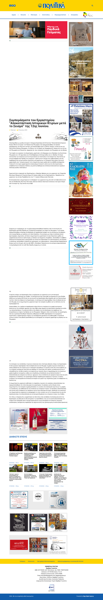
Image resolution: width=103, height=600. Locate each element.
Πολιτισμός (34, 15)
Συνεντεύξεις (46, 15)
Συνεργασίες (74, 15)
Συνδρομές (22, 561)
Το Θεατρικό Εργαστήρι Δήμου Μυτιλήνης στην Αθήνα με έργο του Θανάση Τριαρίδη (60, 455)
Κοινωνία (23, 15)
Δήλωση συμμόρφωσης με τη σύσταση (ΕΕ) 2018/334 (70, 561)
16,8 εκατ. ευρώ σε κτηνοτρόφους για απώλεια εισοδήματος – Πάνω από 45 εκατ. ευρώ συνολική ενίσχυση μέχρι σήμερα (15, 477)
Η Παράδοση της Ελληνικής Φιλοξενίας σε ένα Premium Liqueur (15, 454)
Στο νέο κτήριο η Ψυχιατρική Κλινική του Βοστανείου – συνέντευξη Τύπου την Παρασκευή (30, 476)
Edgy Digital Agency (88, 596)
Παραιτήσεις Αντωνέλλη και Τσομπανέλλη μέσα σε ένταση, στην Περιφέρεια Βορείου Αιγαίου (45, 455)
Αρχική (14, 15)
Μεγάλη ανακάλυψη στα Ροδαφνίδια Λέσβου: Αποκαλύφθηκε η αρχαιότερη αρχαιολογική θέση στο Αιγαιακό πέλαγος (30, 456)
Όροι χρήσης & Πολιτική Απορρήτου (46, 561)
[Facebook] (12, 5)
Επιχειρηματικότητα (60, 15)
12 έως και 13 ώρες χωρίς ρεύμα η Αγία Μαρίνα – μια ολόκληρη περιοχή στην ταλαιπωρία (45, 476)
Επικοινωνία (31, 561)
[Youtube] (14, 5)
